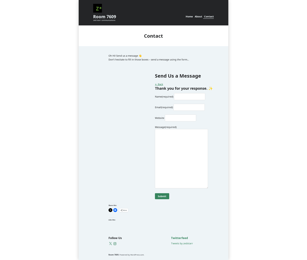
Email (164, 107)
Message (166, 127)
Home (189, 16)
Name (164, 96)
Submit (162, 196)
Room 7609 (104, 16)
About (198, 16)
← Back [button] (159, 84)
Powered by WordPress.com (131, 255)
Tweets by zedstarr (182, 243)
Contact (209, 16)
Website (159, 118)
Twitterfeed (179, 238)
